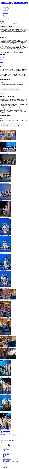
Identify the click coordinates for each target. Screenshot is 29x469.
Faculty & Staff (6, 8)
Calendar (5, 16)
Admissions (5, 13)
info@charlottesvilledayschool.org (7, 440)
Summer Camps (6, 11)
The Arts (4, 455)
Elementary (2, 59)
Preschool (2, 57)
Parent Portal (5, 17)
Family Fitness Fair (7, 459)
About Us (5, 5)
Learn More (2, 93)
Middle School (6, 454)
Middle (1, 62)
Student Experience (7, 7)
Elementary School (7, 453)
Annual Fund (5, 10)
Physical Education (7, 457)
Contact (4, 15)
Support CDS (5, 18)
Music (4, 456)
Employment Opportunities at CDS (10, 461)
